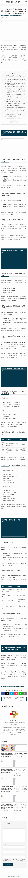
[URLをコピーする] (25, 693)
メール (5, 849)
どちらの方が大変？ (11, 116)
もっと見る (14, 121)
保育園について (13, 15)
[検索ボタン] (26, 2)
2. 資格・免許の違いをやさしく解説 (13, 89)
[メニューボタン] (2, 2)
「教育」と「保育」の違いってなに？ (15, 86)
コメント (5, 827)
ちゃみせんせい (14, 720)
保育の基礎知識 (6, 15)
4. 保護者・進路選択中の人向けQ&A (13, 114)
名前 (4, 844)
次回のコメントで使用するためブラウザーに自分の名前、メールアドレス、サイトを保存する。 (14, 860)
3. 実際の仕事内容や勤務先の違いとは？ (14, 101)
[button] (3, 693)
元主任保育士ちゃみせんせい (14, 2)
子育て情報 (19, 15)
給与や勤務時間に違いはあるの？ (14, 118)
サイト (4, 854)
